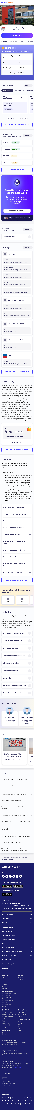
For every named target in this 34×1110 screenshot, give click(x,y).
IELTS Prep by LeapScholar (22, 1015)
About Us (20, 977)
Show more (27, 135)
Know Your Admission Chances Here (17, 372)
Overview (4, 41)
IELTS (3, 1032)
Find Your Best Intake (17, 170)
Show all (27, 85)
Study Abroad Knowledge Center (7, 1024)
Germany (4, 988)
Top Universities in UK (8, 995)
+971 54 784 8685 (17, 1067)
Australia (4, 984)
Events (4, 1027)
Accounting (7, 91)
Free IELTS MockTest (8, 1012)
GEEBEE (4, 1078)
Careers (20, 979)
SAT (19, 1025)
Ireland (4, 986)
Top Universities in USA (9, 993)
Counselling (5, 1034)
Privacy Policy (6, 1081)
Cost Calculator (6, 1019)
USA (3, 977)
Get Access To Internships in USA (17, 580)
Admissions (13, 41)
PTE (19, 1026)
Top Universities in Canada (7, 998)
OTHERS (28, 1103)
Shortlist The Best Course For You (16, 124)
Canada (4, 982)
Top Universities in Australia (7, 1001)
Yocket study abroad (8, 1076)
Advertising (19, 91)
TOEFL (20, 1023)
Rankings (22, 41)
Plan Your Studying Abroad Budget (17, 450)
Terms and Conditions (8, 1083)
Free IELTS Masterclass (9, 1014)
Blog (3, 1021)
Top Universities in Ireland (7, 1005)
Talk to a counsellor (7, 1016)
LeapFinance (22, 1012)
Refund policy (6, 1085)
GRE (19, 1028)
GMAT (19, 1030)
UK (3, 979)
